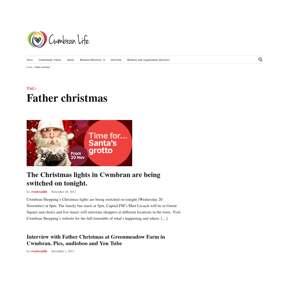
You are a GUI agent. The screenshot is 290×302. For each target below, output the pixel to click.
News (30, 60)
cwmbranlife (39, 191)
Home (29, 66)
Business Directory (91, 60)
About (70, 60)
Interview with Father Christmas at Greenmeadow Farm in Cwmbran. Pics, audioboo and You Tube (96, 240)
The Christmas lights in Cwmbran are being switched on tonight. (93, 178)
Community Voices (49, 60)
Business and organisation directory (148, 60)
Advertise (116, 60)
